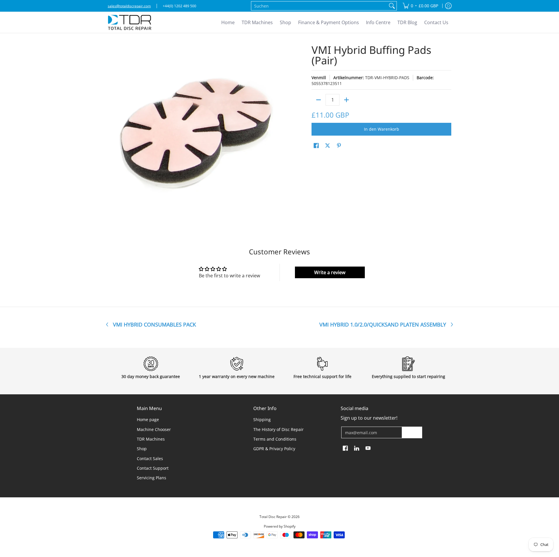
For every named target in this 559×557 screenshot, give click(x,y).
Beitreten (412, 432)
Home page (148, 419)
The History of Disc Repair (278, 429)
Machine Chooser (154, 429)
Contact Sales (150, 458)
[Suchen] (392, 5)
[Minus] (319, 99)
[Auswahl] (346, 99)
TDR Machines (151, 439)
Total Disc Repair (273, 516)
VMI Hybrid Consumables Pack (154, 324)
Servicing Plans (151, 477)
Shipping (262, 419)
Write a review (329, 272)
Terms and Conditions (274, 439)
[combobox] (319, 5)
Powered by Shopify (280, 526)
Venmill (319, 77)
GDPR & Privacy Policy (274, 448)
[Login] (448, 6)
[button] (316, 146)
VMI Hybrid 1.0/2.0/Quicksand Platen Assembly (382, 324)
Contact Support (153, 468)
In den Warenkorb (381, 129)
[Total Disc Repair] (129, 22)
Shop (142, 448)
